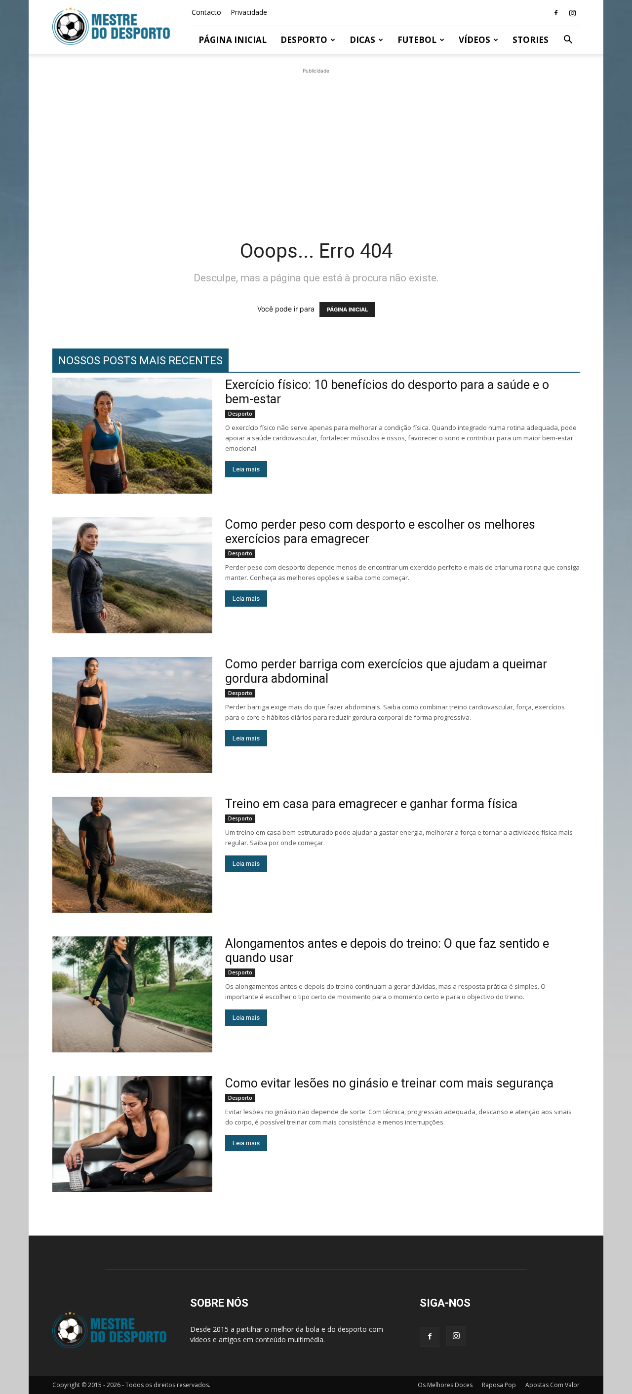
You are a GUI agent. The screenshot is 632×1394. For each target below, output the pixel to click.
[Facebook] (556, 13)
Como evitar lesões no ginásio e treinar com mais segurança (389, 1083)
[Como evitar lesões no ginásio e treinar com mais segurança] (132, 1134)
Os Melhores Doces (445, 1385)
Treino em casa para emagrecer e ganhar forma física (371, 804)
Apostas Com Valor (552, 1385)
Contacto (206, 12)
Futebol (416, 39)
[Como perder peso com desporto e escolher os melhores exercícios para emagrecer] (132, 575)
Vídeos (474, 39)
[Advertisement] (316, 145)
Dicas (362, 39)
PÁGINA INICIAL (347, 309)
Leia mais (246, 469)
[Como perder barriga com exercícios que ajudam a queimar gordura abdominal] (132, 715)
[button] (568, 40)
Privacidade (249, 12)
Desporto (303, 39)
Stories (531, 39)
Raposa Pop (499, 1385)
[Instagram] (572, 13)
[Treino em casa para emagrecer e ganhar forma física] (132, 855)
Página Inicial (232, 39)
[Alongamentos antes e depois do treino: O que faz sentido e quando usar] (132, 994)
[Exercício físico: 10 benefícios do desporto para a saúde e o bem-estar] (132, 436)
